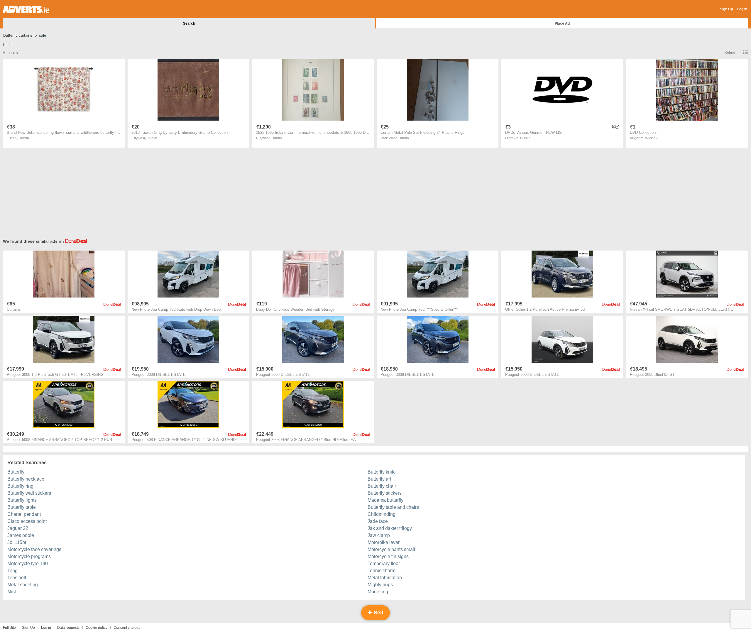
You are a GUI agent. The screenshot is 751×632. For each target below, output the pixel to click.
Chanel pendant (24, 514)
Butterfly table (21, 507)
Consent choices (127, 628)
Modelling (378, 591)
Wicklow (651, 138)
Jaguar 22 (17, 528)
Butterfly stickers (385, 493)
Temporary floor (384, 563)
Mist (11, 591)
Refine (729, 52)
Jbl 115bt (16, 542)
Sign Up (726, 9)
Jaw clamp (379, 535)
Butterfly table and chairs (393, 507)
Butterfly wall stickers (29, 493)
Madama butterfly (385, 500)
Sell (377, 613)
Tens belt (16, 577)
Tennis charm (381, 570)
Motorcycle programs (29, 556)
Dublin (23, 138)
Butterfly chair (382, 486)
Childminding (381, 514)
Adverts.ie (26, 9)
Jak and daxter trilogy (390, 528)
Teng (12, 570)
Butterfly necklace (25, 478)
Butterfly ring (20, 486)
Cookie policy (96, 628)
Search (189, 23)
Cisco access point (27, 521)
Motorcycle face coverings (34, 549)
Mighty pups (380, 584)
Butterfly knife (382, 471)
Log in (46, 628)
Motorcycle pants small (391, 549)
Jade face (378, 521)
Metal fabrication (385, 577)
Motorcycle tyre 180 (27, 563)
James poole (20, 535)
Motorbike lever (384, 542)
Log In (742, 9)
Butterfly (15, 471)
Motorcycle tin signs (388, 556)
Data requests (68, 628)
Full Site (9, 628)
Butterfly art (379, 478)
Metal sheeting (22, 584)
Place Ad (562, 23)
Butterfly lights (22, 500)
